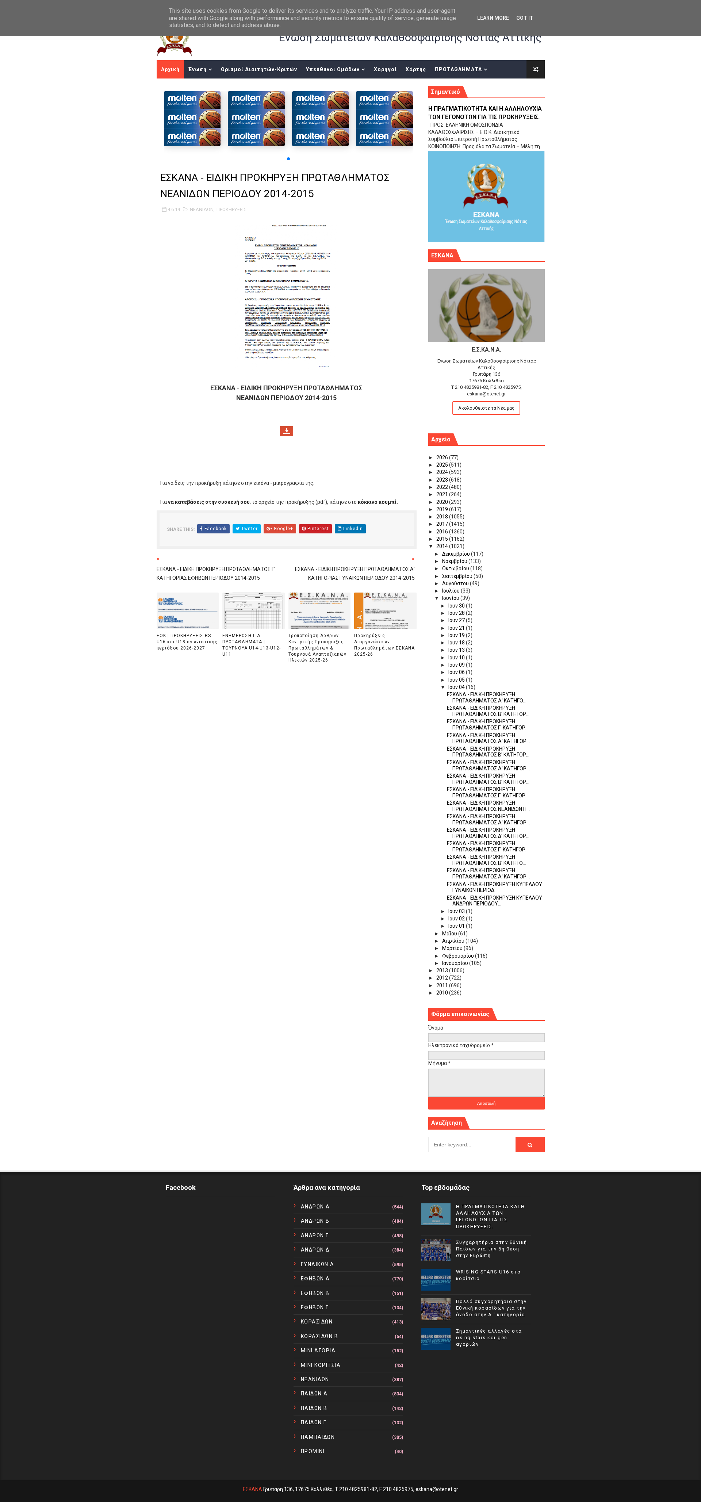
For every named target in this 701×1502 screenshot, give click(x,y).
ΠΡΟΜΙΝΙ (313, 1451)
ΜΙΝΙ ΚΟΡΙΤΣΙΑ (321, 1365)
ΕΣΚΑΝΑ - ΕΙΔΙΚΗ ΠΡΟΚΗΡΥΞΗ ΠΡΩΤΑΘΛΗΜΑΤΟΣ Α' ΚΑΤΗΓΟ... (486, 697)
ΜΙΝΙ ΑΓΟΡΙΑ (318, 1350)
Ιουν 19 (457, 635)
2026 (442, 457)
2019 (442, 509)
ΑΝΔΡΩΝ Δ (315, 1250)
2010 (442, 993)
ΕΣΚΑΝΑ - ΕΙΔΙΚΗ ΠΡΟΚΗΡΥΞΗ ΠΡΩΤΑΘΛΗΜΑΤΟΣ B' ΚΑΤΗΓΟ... (486, 860)
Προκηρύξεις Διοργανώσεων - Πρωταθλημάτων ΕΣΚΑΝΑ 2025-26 (384, 644)
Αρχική (170, 69)
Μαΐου (450, 933)
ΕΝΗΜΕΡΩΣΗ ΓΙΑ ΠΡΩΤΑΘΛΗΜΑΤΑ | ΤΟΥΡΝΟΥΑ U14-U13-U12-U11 (251, 644)
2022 (442, 487)
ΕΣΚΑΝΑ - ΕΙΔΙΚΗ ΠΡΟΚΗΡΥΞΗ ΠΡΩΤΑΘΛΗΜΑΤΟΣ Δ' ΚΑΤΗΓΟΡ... (488, 833)
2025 (442, 465)
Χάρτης (416, 69)
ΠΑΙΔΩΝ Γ (314, 1422)
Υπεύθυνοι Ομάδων (333, 69)
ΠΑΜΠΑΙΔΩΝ (318, 1437)
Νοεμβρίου (455, 561)
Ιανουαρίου (455, 963)
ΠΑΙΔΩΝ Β (314, 1408)
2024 (442, 472)
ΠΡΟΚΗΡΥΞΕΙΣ (231, 209)
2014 (442, 546)
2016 (442, 531)
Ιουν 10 (457, 657)
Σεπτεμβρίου (458, 576)
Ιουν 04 (457, 687)
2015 (442, 539)
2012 (442, 978)
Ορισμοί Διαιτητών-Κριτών (259, 69)
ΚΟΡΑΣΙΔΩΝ (317, 1322)
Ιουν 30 (457, 606)
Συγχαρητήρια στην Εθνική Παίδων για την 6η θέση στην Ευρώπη (491, 1248)
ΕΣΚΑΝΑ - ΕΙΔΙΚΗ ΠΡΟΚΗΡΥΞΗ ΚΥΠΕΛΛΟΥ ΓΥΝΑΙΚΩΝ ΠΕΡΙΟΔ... (494, 887)
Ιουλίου (451, 591)
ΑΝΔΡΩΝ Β (315, 1221)
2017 (442, 524)
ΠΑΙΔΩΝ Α (314, 1393)
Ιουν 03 (457, 911)
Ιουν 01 (457, 926)
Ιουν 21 (457, 628)
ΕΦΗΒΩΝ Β (315, 1293)
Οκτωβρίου (456, 568)
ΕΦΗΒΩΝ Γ (315, 1307)
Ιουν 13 (457, 650)
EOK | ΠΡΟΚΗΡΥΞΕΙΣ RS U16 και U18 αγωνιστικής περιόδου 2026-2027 (187, 642)
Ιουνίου (451, 598)
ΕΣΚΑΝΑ (252, 1489)
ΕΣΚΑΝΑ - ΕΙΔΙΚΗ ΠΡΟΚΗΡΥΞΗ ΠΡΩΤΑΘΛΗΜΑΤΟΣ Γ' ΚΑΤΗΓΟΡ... (488, 725)
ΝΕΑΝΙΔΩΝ (202, 209)
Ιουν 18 (457, 642)
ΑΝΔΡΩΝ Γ (315, 1235)
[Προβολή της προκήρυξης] (286, 296)
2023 (442, 480)
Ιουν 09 (457, 665)
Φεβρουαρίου (458, 956)
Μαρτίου (453, 948)
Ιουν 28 (457, 613)
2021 (442, 494)
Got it (524, 18)
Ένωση (197, 69)
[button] (288, 158)
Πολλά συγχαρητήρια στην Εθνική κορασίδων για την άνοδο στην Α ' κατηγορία (491, 1308)
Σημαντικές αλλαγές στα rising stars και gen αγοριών (489, 1337)
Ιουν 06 (457, 672)
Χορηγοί (385, 69)
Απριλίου (454, 941)
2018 (442, 517)
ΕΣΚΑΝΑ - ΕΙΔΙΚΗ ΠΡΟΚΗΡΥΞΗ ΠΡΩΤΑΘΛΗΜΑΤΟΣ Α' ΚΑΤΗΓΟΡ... (488, 738)
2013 (442, 970)
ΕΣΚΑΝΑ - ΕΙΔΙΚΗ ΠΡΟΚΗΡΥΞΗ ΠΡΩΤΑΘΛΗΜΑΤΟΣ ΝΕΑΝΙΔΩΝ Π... (488, 806)
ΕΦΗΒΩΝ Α (315, 1278)
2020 (442, 502)
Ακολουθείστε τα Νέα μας (486, 408)
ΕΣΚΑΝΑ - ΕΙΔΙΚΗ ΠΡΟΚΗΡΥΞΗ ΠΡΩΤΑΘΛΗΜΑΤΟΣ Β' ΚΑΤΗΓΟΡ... (488, 711)
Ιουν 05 (457, 680)
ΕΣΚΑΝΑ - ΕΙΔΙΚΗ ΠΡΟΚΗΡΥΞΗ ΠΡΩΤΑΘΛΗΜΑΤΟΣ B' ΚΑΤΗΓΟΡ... (488, 779)
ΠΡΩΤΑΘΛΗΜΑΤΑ (458, 69)
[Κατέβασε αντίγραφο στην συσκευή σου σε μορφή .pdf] (287, 430)
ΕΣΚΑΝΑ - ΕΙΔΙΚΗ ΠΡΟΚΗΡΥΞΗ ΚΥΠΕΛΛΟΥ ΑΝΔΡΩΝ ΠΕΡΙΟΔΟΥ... (494, 901)
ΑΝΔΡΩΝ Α (315, 1207)
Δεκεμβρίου (456, 554)
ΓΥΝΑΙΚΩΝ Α (317, 1264)
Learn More (493, 18)
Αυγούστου (456, 583)
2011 (442, 985)
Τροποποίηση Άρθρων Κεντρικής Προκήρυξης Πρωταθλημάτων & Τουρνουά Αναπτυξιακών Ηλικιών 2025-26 (317, 648)
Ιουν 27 (457, 620)
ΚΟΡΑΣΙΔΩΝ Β (319, 1336)
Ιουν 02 (457, 918)
